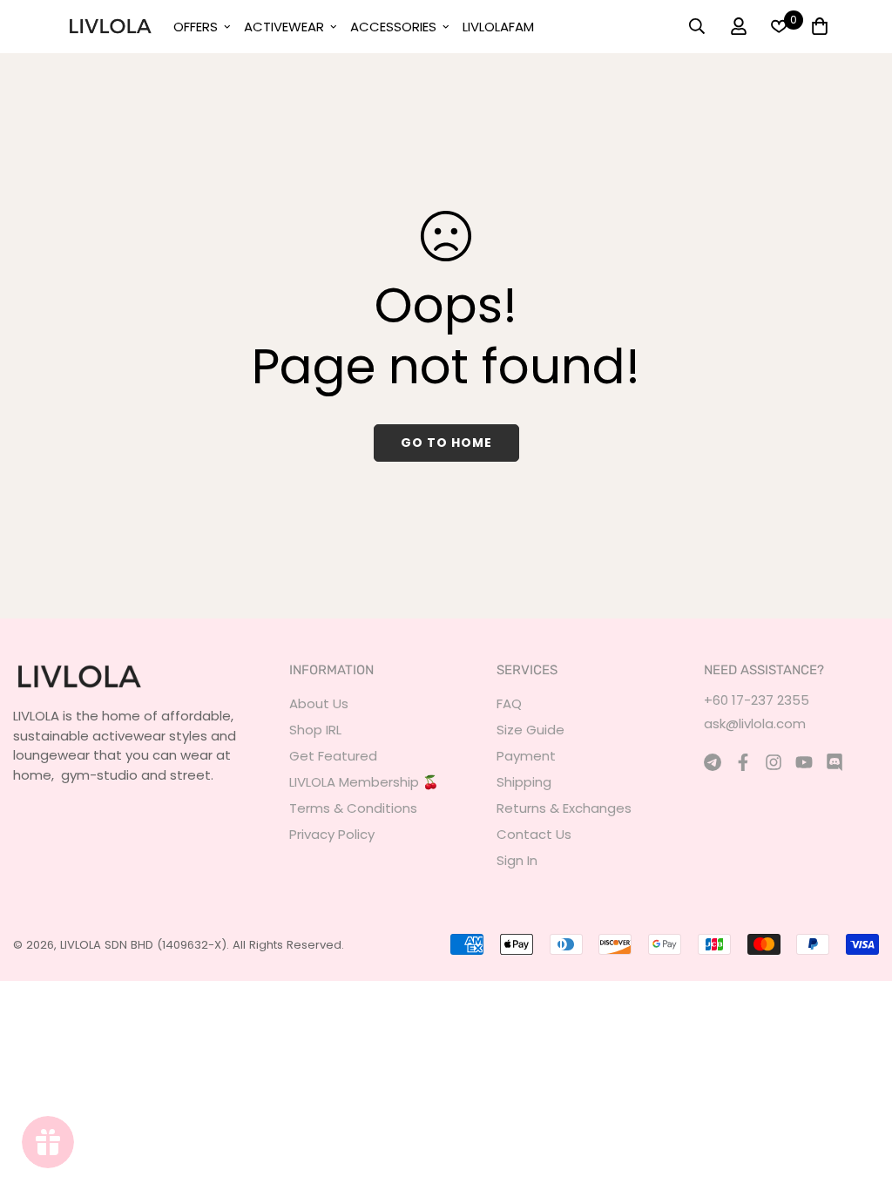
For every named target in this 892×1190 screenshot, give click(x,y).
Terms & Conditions (353, 808)
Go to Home (446, 442)
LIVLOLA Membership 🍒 (364, 782)
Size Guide (530, 729)
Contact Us (534, 834)
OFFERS (195, 26)
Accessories (393, 26)
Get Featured (333, 756)
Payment (526, 756)
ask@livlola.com (755, 723)
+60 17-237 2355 (756, 700)
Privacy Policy (332, 834)
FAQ (509, 703)
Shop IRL (315, 729)
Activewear (284, 26)
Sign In (517, 860)
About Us (318, 703)
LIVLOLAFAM (498, 26)
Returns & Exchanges (564, 808)
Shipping (524, 782)
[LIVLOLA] (109, 26)
